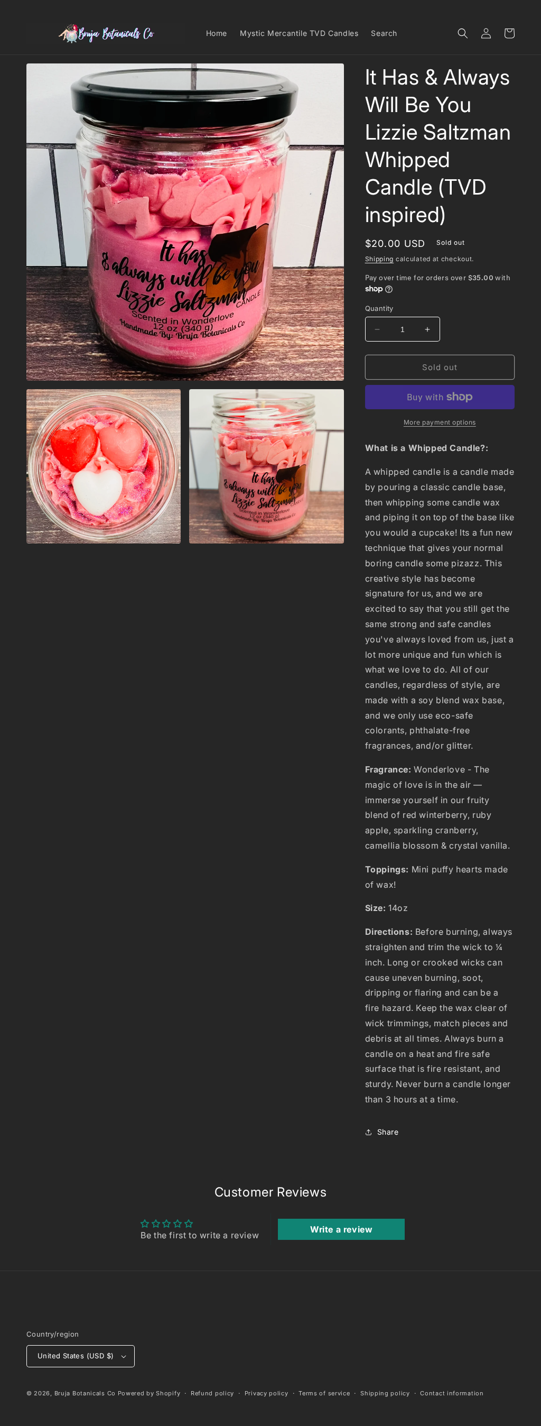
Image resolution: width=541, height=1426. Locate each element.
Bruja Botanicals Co (85, 1393)
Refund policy (212, 1393)
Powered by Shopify (149, 1393)
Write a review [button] (341, 1229)
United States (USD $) (76, 1355)
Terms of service (324, 1393)
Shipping (379, 259)
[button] (462, 33)
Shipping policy (385, 1393)
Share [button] (388, 1131)
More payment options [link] (440, 422)
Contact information (451, 1393)
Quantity (379, 308)
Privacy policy (266, 1393)
